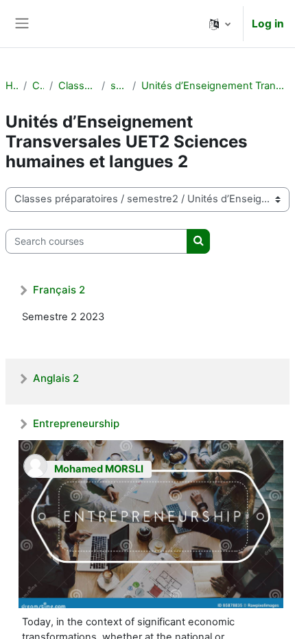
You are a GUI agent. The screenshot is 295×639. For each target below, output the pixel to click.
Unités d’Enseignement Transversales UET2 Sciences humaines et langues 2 (215, 86)
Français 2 (59, 289)
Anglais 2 (56, 378)
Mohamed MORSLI (98, 469)
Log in (268, 23)
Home (11, 86)
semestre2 (118, 86)
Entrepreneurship (76, 423)
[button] (220, 23)
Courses (38, 86)
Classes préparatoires (77, 86)
